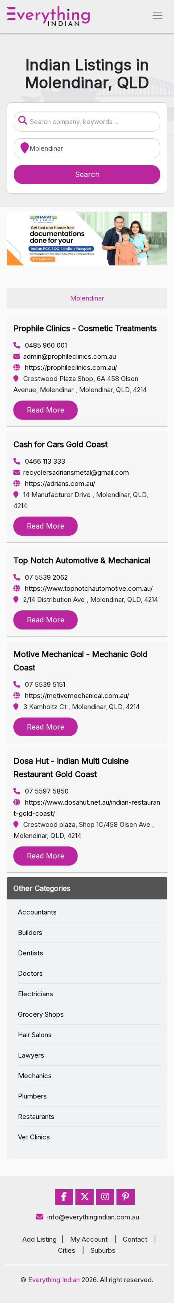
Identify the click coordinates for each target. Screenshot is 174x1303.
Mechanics (35, 1075)
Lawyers (31, 1055)
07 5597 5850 (46, 791)
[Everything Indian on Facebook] (64, 1197)
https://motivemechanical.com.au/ (76, 695)
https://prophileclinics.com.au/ (70, 367)
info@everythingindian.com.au (93, 1217)
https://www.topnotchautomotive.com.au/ (88, 588)
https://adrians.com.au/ (59, 483)
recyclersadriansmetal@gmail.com (76, 472)
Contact (135, 1239)
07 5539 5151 (44, 684)
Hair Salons (35, 1034)
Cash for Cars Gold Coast (60, 444)
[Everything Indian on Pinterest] (125, 1197)
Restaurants (36, 1116)
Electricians (35, 994)
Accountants (37, 912)
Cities (66, 1250)
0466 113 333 (44, 461)
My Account (89, 1239)
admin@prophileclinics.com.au (69, 356)
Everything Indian (54, 1279)
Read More (45, 409)
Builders (30, 932)
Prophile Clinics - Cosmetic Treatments (85, 328)
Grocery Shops (41, 1014)
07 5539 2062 (45, 577)
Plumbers (32, 1096)
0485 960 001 (45, 345)
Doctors (30, 973)
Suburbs (103, 1250)
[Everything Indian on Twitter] (84, 1197)
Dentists (30, 953)
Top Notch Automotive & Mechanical (81, 560)
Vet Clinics (34, 1137)
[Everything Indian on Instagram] (105, 1197)
